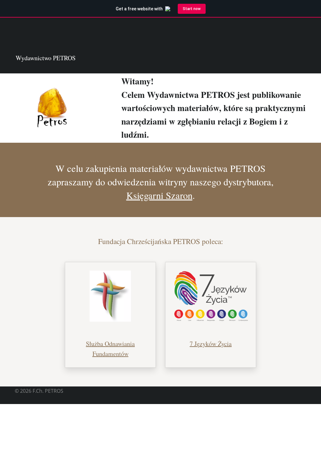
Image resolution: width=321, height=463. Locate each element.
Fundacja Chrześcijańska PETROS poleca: (160, 241)
